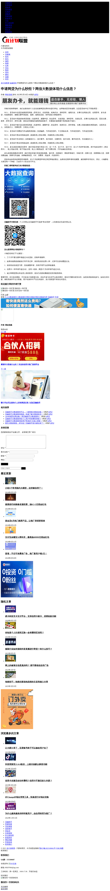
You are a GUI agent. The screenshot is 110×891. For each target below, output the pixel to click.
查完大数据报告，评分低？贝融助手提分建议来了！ (25, 423)
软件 (7, 57)
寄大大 (7, 30)
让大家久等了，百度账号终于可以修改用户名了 (26, 748)
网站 (2, 460)
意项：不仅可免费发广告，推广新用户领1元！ (26, 553)
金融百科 (13, 83)
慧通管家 (8, 16)
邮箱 (3, 456)
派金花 (7, 7)
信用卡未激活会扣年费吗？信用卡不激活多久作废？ (28, 781)
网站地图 (8, 840)
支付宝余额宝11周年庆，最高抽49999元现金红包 (27, 537)
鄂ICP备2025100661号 (47, 848)
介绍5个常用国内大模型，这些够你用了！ (24, 488)
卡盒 (7, 21)
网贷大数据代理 (41, 297)
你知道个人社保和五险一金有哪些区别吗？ (24, 632)
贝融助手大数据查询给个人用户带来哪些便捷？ (23, 419)
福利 (7, 61)
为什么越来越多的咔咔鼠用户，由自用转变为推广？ (28, 813)
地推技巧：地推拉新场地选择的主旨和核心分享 (26, 682)
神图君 (7, 14)
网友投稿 (8, 94)
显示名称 (5, 452)
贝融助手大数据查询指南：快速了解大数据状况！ (24, 414)
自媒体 (7, 54)
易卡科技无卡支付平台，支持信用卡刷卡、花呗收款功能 (30, 616)
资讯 (7, 72)
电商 (7, 63)
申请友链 (8, 842)
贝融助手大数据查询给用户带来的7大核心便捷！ (23, 421)
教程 (7, 70)
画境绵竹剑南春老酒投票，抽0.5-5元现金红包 (25, 504)
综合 (7, 68)
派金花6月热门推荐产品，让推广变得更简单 (25, 521)
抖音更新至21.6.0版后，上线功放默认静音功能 (26, 764)
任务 (7, 65)
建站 (7, 74)
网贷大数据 (30, 297)
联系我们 (8, 844)
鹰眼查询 (8, 25)
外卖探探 (8, 5)
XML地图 (59, 848)
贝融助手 (8, 3)
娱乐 (7, 59)
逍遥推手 (8, 27)
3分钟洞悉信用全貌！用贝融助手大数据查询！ (22, 416)
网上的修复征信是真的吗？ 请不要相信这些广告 (27, 665)
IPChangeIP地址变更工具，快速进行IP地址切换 (27, 797)
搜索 (23, 468)
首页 (7, 52)
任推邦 (7, 12)
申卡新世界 (9, 23)
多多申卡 (8, 18)
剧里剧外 (8, 32)
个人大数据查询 (11, 297)
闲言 (7, 79)
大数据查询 (27, 161)
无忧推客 (8, 9)
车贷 (59, 131)
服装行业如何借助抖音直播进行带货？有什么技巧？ (28, 649)
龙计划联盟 (5, 83)
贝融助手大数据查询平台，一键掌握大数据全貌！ (24, 412)
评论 (3, 448)
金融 (7, 77)
